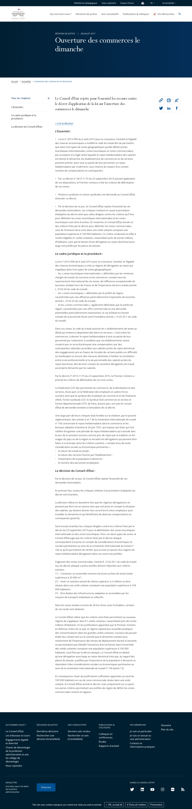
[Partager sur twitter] (161, 108)
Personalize (156, 805)
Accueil (14, 81)
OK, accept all (115, 805)
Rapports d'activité (109, 745)
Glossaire (166, 725)
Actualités (26, 81)
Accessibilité (168, 3)
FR (151, 3)
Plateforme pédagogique (85, 3)
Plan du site (167, 729)
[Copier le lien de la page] (161, 100)
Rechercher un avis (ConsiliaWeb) (78, 737)
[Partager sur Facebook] (177, 108)
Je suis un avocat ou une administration (140, 737)
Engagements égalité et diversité (17, 741)
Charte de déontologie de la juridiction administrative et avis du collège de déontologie (18, 754)
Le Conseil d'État (15, 731)
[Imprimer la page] (169, 100)
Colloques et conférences (105, 735)
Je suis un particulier (141, 731)
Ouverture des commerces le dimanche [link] (53, 81)
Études (102, 741)
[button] (60, 14)
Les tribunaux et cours (18, 735)
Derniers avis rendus (79, 731)
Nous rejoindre (14, 765)
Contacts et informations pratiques (142, 745)
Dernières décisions (47, 731)
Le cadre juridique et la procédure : (23, 117)
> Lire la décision (64, 123)
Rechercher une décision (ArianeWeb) (48, 737)
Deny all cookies (137, 805)
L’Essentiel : (17, 107)
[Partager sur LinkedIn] (169, 108)
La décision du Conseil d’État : (27, 126)
